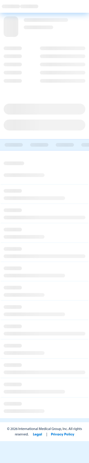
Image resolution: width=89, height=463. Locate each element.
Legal (37, 434)
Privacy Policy (62, 434)
